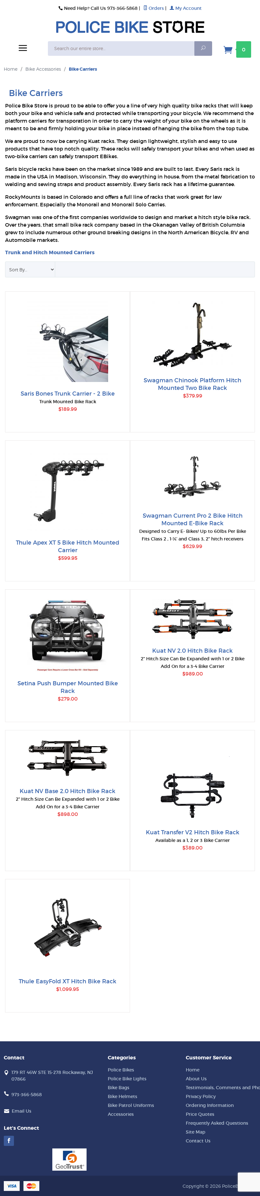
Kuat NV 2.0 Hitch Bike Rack (192, 650)
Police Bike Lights (127, 1079)
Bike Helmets (122, 1096)
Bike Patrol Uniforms (131, 1105)
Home (10, 69)
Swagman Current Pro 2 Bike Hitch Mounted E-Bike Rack (193, 519)
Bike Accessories (43, 69)
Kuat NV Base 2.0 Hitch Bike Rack (67, 791)
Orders (155, 8)
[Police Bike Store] (130, 31)
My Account (188, 8)
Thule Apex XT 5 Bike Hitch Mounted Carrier (67, 546)
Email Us (21, 1111)
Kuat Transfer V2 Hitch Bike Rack (192, 832)
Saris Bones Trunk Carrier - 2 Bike (68, 393)
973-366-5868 (26, 1094)
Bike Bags (118, 1087)
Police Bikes (121, 1070)
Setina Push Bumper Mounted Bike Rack (67, 687)
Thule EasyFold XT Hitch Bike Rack (67, 981)
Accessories (121, 1114)
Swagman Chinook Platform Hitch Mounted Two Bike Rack (192, 384)
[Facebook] (9, 1141)
